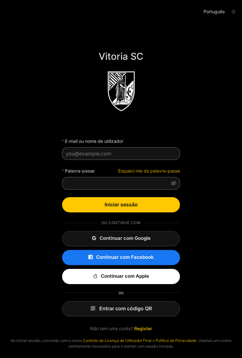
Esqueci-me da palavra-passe (149, 170)
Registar (143, 328)
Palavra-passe (80, 170)
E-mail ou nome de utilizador (94, 141)
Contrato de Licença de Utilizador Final (117, 340)
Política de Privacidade (176, 340)
